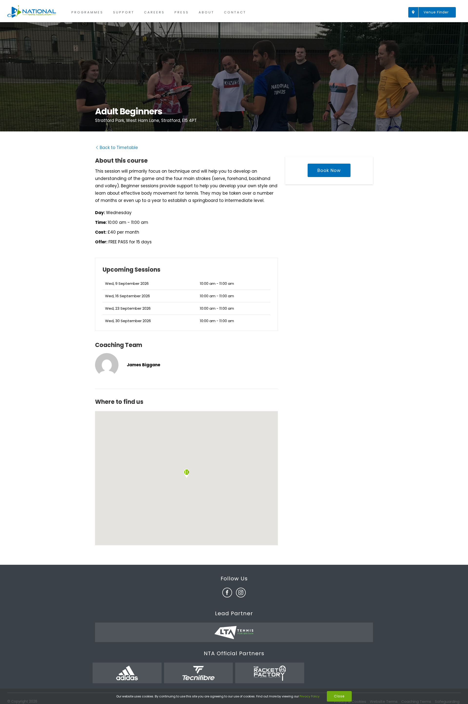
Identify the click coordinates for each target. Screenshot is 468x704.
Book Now (329, 170)
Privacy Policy (310, 696)
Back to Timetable (119, 147)
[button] (186, 473)
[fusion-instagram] (241, 592)
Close (339, 696)
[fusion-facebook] (227, 592)
